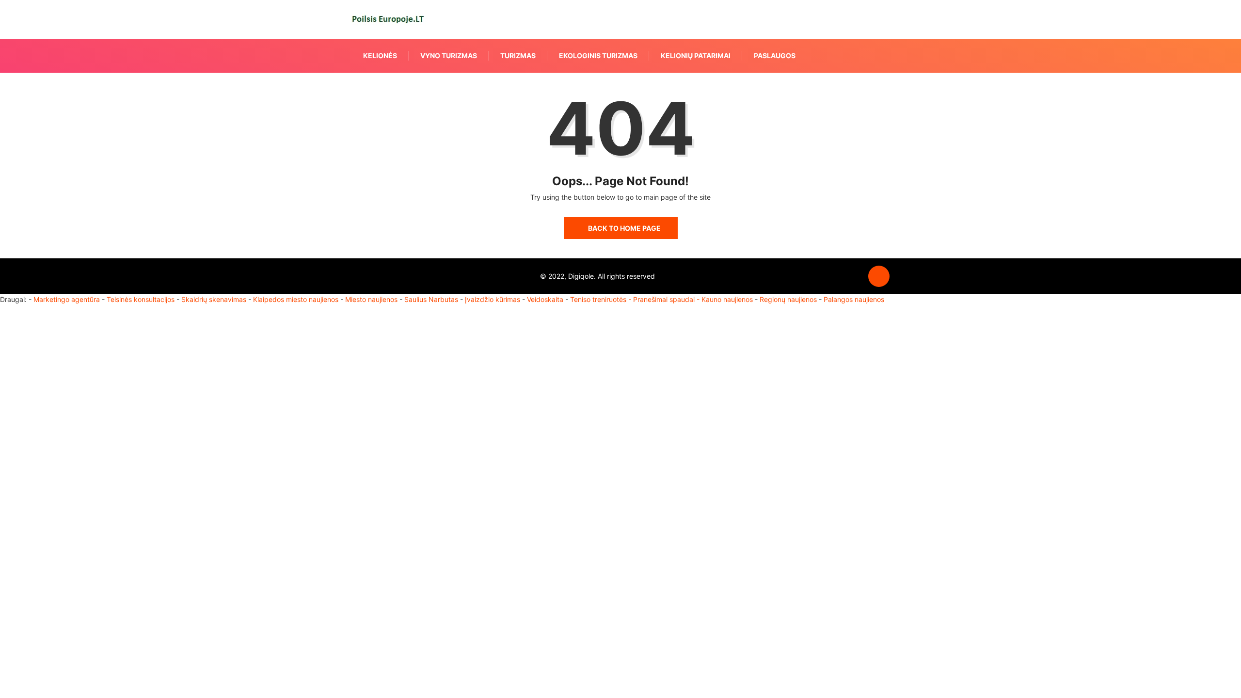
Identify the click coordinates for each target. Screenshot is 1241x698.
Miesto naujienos (371, 299)
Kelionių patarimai (696, 55)
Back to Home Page (624, 228)
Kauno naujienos (727, 299)
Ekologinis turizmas (598, 55)
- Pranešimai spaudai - (664, 299)
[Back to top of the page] (879, 277)
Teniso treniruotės (598, 299)
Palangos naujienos (854, 299)
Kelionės (380, 55)
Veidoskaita (545, 299)
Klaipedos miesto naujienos (295, 299)
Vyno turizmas (448, 55)
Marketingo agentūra (66, 299)
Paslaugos (775, 55)
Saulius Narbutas (431, 299)
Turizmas (518, 55)
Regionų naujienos (788, 299)
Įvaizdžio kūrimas (492, 299)
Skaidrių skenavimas (213, 299)
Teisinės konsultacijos (141, 299)
